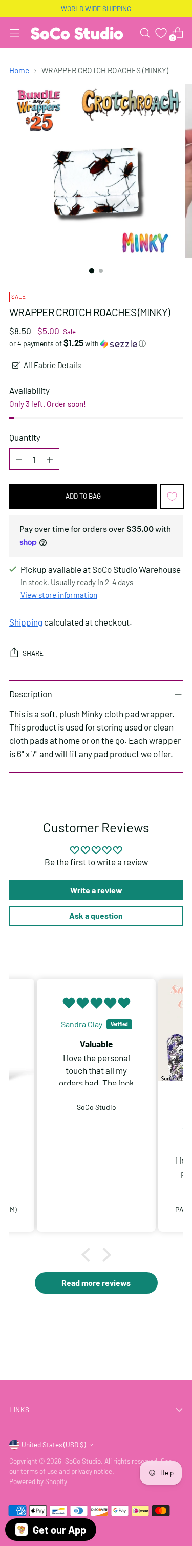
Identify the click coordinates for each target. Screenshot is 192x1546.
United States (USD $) (54, 1445)
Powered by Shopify (38, 1481)
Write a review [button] (96, 890)
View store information (58, 594)
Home (19, 70)
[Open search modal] (144, 33)
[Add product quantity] (49, 459)
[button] (96, 343)
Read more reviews (96, 1282)
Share (33, 653)
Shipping (25, 622)
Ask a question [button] (96, 915)
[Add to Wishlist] (172, 496)
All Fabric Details (52, 365)
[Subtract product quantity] (19, 459)
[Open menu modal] (14, 33)
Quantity (24, 437)
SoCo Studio (83, 1461)
